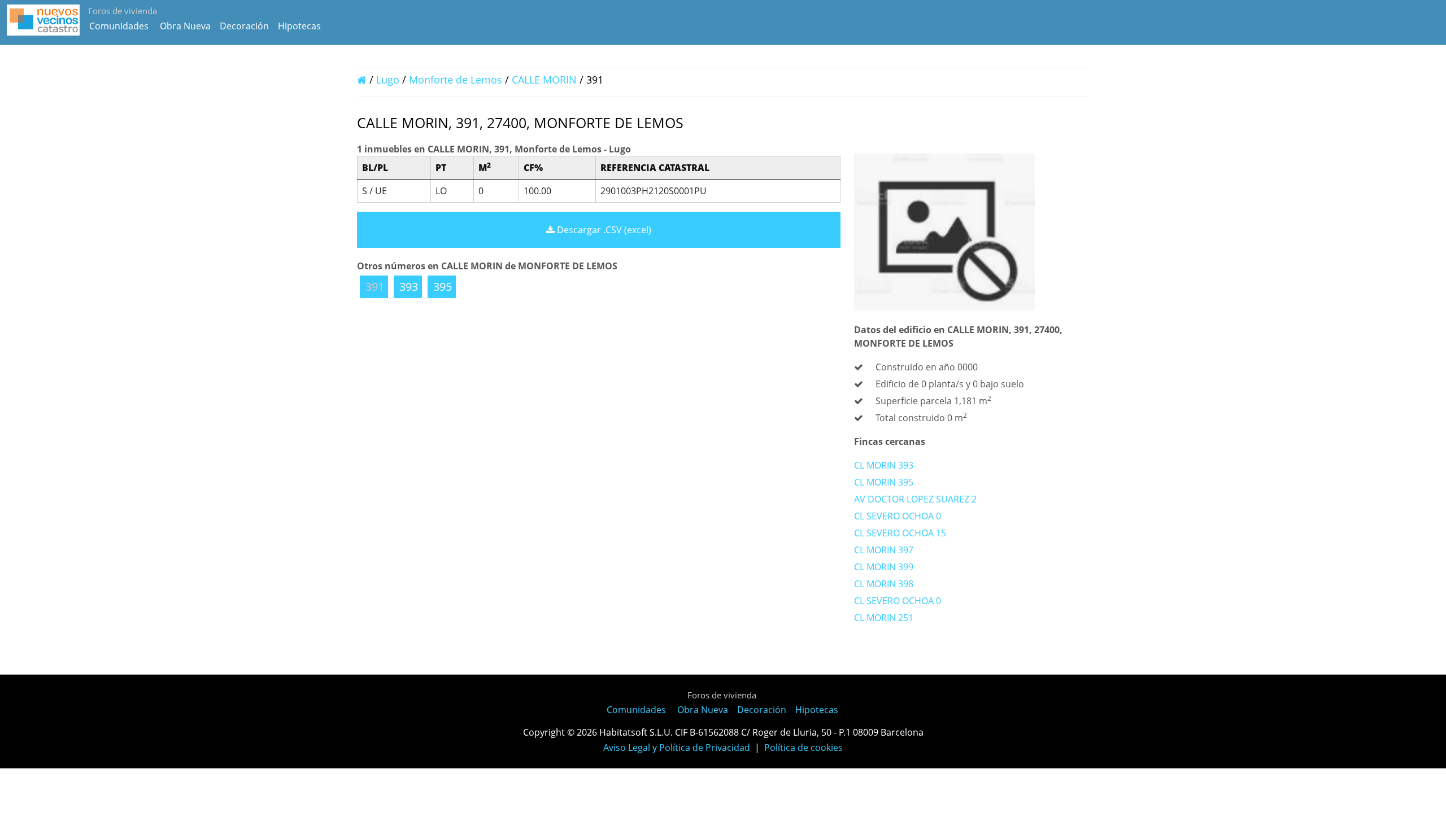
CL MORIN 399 (883, 567)
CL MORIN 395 (883, 482)
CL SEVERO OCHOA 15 (900, 533)
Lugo (387, 79)
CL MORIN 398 (883, 584)
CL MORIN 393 (883, 465)
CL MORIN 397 (883, 550)
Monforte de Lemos (455, 79)
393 (408, 286)
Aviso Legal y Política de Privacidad (676, 747)
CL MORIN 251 (883, 617)
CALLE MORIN (546, 79)
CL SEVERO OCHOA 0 (897, 516)
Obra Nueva (185, 26)
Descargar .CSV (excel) (603, 230)
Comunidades (119, 26)
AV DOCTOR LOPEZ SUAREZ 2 (915, 499)
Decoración (244, 26)
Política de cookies (803, 747)
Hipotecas (299, 26)
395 (442, 286)
